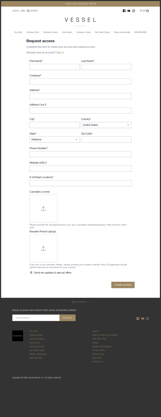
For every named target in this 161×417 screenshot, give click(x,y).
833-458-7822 (35, 357)
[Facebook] (124, 11)
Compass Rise (35, 335)
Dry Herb (33, 331)
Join (23, 10)
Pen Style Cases (36, 350)
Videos (95, 342)
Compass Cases (36, 346)
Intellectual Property (101, 346)
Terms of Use (98, 354)
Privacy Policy (98, 350)
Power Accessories (37, 354)
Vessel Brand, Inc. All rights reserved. (45, 377)
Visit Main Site (99, 338)
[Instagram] (133, 11)
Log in (15, 10)
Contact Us (97, 361)
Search (95, 331)
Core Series (34, 342)
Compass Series (36, 338)
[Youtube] (129, 11)
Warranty (96, 357)
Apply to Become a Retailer (105, 335)
